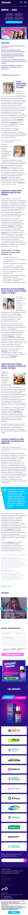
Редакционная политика (6, 884)
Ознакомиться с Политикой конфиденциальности (11, 909)
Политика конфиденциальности (8, 878)
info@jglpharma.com (8, 898)
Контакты (3, 881)
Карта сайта (4, 876)
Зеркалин (20, 119)
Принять (14, 912)
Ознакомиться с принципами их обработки (13, 908)
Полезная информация (12, 6)
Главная (3, 6)
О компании (4, 883)
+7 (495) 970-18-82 (7, 896)
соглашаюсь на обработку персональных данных (14, 649)
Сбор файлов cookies (6, 879)
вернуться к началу (6, 586)
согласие (13, 648)
